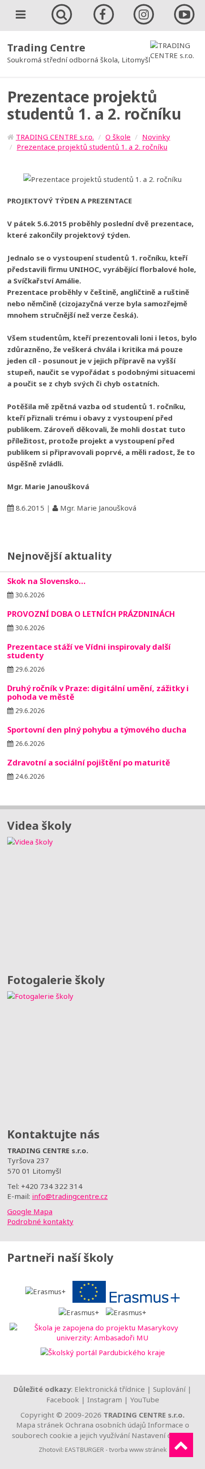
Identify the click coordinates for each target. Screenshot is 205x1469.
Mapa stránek (39, 1424)
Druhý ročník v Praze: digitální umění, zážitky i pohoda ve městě (98, 692)
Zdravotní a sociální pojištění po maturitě (88, 762)
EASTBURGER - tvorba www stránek (116, 1449)
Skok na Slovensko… (46, 580)
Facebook (62, 1399)
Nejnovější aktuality (59, 556)
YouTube (144, 1399)
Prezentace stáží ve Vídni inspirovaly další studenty (89, 651)
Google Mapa (29, 1211)
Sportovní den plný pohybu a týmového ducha (96, 729)
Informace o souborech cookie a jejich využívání (100, 1429)
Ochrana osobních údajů (105, 1424)
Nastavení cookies (162, 1435)
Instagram (104, 1399)
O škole (118, 136)
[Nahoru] (181, 1445)
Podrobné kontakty (40, 1221)
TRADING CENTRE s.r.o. (55, 136)
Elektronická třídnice (109, 1389)
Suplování (169, 1389)
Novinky (156, 136)
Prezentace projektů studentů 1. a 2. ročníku (92, 146)
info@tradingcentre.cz (70, 1196)
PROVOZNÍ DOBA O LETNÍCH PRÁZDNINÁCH (91, 613)
